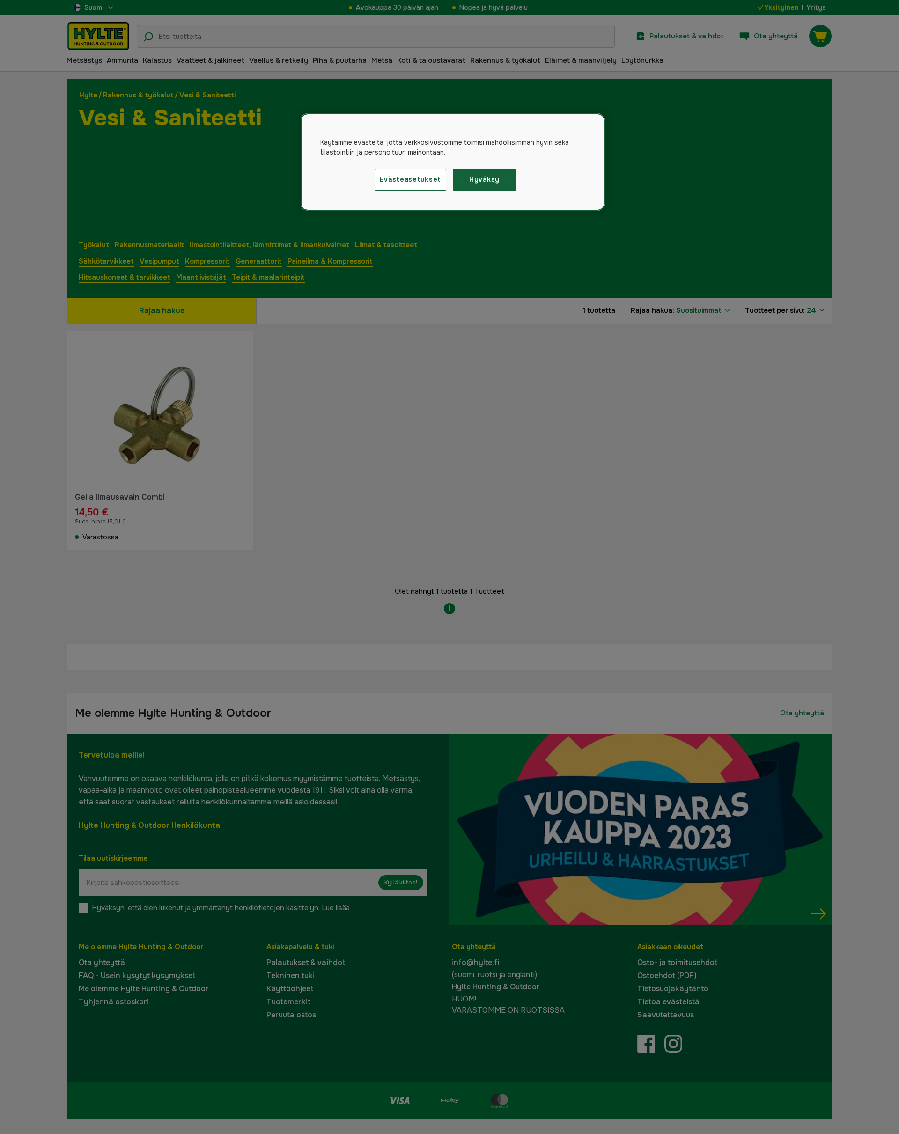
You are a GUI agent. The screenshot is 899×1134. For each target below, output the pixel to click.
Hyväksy (484, 179)
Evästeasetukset (411, 179)
